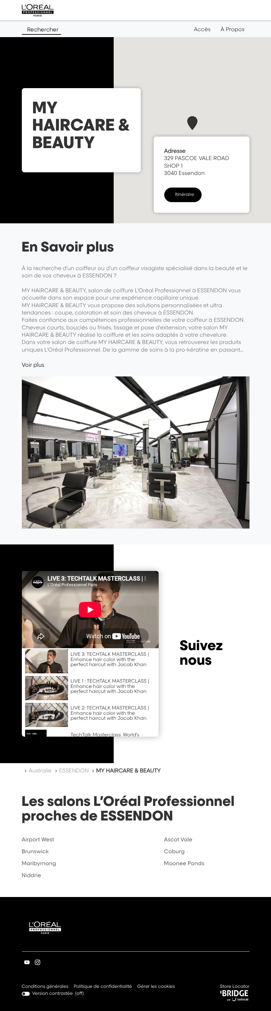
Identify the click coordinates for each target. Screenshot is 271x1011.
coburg (174, 851)
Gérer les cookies (156, 986)
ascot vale (178, 839)
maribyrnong (39, 863)
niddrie (31, 875)
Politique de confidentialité (103, 986)
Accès (202, 29)
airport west (38, 839)
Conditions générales (45, 986)
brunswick (35, 851)
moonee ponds (184, 863)
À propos (232, 29)
